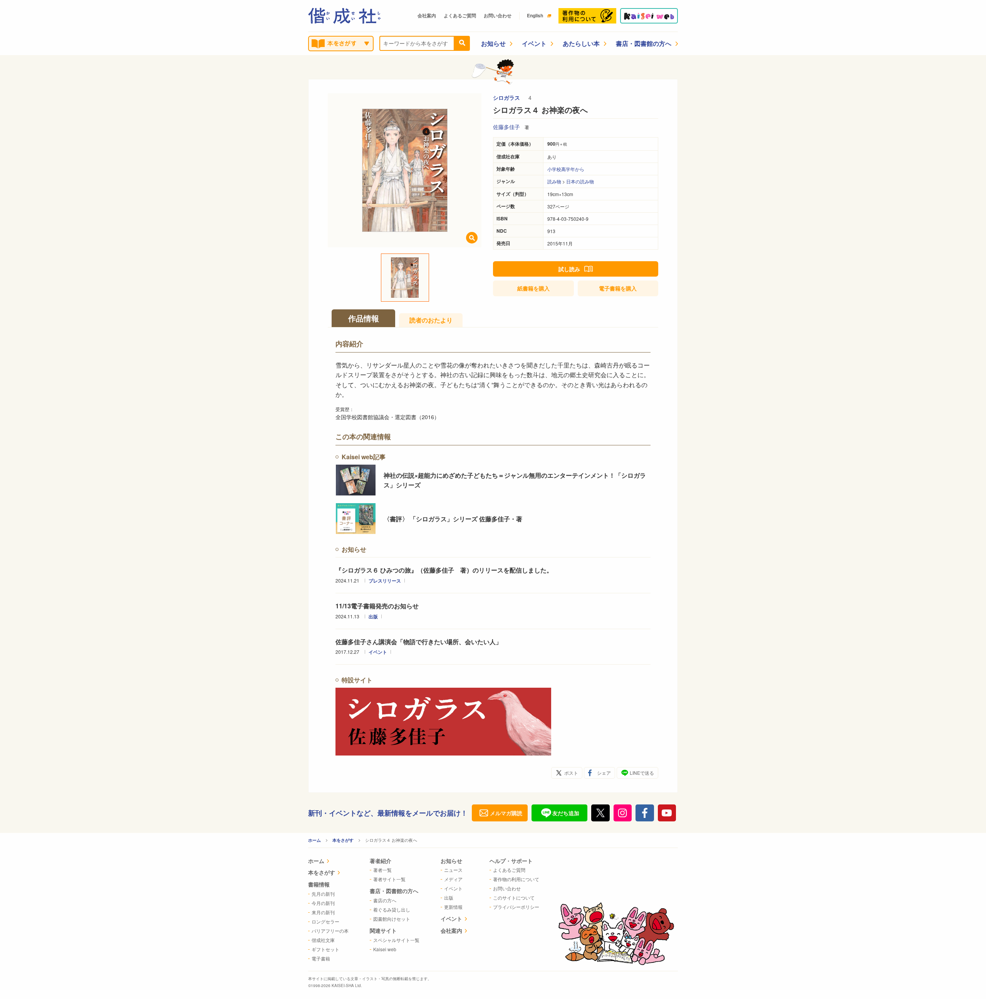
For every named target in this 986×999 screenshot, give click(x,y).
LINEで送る (642, 772)
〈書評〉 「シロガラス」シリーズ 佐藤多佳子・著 (453, 518)
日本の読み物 (580, 181)
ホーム (314, 840)
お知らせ (493, 43)
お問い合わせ (497, 15)
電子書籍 (618, 288)
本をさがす (343, 840)
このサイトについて (514, 897)
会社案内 (427, 15)
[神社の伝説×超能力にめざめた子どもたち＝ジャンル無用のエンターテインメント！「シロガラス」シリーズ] (355, 480)
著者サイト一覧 (389, 879)
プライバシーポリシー (516, 906)
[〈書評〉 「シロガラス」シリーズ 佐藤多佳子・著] (355, 518)
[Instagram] (623, 812)
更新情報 (453, 906)
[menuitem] (328, 862)
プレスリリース (385, 580)
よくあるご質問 (460, 15)
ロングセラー (325, 921)
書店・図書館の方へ (643, 43)
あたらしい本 (581, 43)
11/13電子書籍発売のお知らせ (377, 605)
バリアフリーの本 (330, 930)
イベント (534, 43)
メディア (453, 879)
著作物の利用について (516, 879)
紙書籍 (533, 288)
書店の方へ (384, 900)
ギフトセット (325, 949)
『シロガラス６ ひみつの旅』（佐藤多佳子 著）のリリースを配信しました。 (444, 570)
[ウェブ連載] (649, 16)
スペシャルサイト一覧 (396, 940)
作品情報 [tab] (363, 318)
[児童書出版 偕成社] (344, 16)
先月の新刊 (323, 893)
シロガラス (507, 97)
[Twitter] (600, 812)
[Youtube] (667, 812)
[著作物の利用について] (587, 16)
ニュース (453, 869)
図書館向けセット (391, 918)
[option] (405, 170)
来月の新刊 (323, 912)
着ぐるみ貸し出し (391, 909)
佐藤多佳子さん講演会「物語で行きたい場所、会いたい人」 (418, 641)
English (535, 15)
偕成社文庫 (323, 940)
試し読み (569, 269)
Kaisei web (384, 949)
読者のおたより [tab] (431, 320)
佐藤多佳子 (506, 127)
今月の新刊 (323, 903)
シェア (604, 772)
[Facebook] (645, 812)
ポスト (571, 772)
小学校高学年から (565, 169)
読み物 (554, 181)
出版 (373, 616)
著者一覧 (382, 869)
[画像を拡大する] (472, 237)
